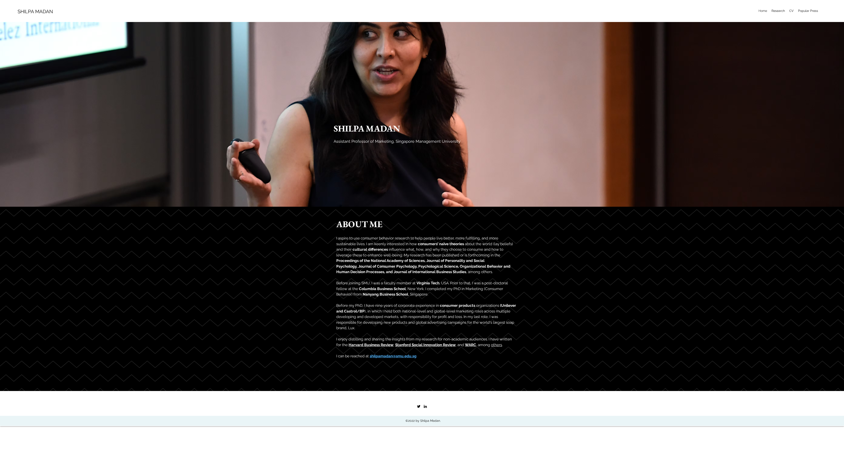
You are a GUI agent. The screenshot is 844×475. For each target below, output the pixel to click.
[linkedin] (425, 406)
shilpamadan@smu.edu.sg (393, 356)
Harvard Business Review (371, 345)
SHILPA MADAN (35, 11)
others (496, 345)
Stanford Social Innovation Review (425, 345)
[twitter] (419, 406)
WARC (470, 345)
